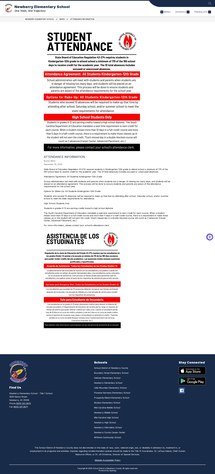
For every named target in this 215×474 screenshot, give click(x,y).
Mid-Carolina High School (106, 417)
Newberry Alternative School (108, 427)
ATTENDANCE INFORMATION (82, 19)
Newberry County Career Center (109, 432)
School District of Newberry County (111, 368)
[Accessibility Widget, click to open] (209, 237)
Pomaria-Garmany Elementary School (112, 393)
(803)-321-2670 (23, 403)
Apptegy (112, 470)
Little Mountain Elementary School (110, 388)
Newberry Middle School (106, 412)
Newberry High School (105, 422)
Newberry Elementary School (39, 19)
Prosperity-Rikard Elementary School (111, 397)
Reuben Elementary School (107, 402)
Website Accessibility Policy (107, 460)
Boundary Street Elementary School (111, 373)
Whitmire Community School (107, 437)
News (62, 19)
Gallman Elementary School (107, 378)
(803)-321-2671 (20, 407)
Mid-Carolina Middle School (107, 407)
